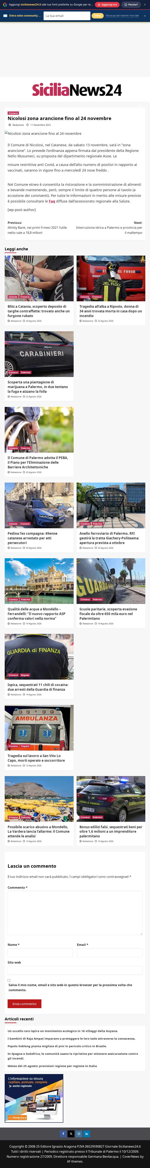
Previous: (37, 228)
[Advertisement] (75, 49)
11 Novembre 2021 (40, 125)
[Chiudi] (145, 5)
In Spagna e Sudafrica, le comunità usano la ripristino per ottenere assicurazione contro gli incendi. (73, 1056)
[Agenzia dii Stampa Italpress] (34, 1098)
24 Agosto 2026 (33, 320)
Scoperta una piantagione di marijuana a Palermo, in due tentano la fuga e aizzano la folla (38, 387)
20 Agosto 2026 (33, 472)
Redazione (18, 125)
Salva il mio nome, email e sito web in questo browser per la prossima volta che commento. (70, 987)
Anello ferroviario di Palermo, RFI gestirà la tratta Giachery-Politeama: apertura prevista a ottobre (109, 538)
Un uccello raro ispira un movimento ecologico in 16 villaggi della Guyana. (63, 1031)
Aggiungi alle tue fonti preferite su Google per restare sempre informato (64, 4)
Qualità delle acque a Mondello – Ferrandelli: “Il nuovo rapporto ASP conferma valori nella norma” (36, 614)
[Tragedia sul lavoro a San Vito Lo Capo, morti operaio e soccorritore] (39, 728)
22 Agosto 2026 (33, 396)
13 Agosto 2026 (33, 765)
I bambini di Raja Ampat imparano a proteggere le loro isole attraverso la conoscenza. (71, 1038)
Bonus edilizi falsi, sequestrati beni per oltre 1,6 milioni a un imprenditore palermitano (110, 832)
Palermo (25, 372)
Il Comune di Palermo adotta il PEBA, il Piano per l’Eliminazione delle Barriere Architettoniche (38, 462)
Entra (97, 15)
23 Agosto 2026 (105, 320)
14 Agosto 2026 (33, 623)
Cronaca (13, 113)
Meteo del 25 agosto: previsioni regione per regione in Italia (52, 1066)
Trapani (25, 746)
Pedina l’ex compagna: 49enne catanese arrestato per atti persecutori (32, 538)
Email (82, 945)
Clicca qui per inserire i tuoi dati (122, 15)
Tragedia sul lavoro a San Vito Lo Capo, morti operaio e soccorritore (36, 758)
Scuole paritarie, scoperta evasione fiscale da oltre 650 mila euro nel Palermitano (108, 614)
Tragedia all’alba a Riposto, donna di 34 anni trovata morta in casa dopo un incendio (110, 311)
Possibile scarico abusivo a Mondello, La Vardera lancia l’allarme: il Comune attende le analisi (39, 832)
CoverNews (130, 1156)
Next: (109, 228)
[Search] (140, 106)
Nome (14, 945)
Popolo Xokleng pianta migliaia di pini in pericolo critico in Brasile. (57, 1046)
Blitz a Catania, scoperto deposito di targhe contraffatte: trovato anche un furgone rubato (39, 311)
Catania (13, 296)
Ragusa (25, 675)
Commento (18, 887)
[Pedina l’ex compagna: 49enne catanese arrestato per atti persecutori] (39, 505)
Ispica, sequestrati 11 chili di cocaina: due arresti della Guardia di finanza (38, 687)
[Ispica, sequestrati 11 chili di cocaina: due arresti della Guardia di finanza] (39, 657)
